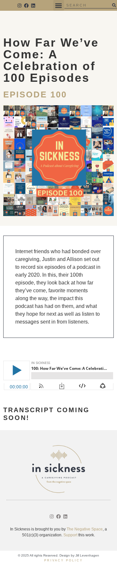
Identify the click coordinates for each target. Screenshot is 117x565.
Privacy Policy (63, 560)
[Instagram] (20, 5)
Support (70, 535)
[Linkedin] (33, 5)
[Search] (114, 5)
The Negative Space (85, 529)
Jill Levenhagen (87, 555)
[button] (58, 5)
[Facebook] (26, 5)
